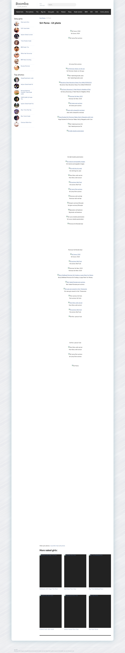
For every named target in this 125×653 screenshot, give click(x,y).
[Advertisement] (75, 51)
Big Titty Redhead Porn (96, 589)
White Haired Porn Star (71, 629)
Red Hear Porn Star (70, 589)
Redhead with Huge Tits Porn (49, 589)
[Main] (24, 5)
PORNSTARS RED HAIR (47, 629)
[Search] (74, 4)
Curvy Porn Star (54, 546)
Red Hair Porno (93, 629)
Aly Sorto (62, 546)
